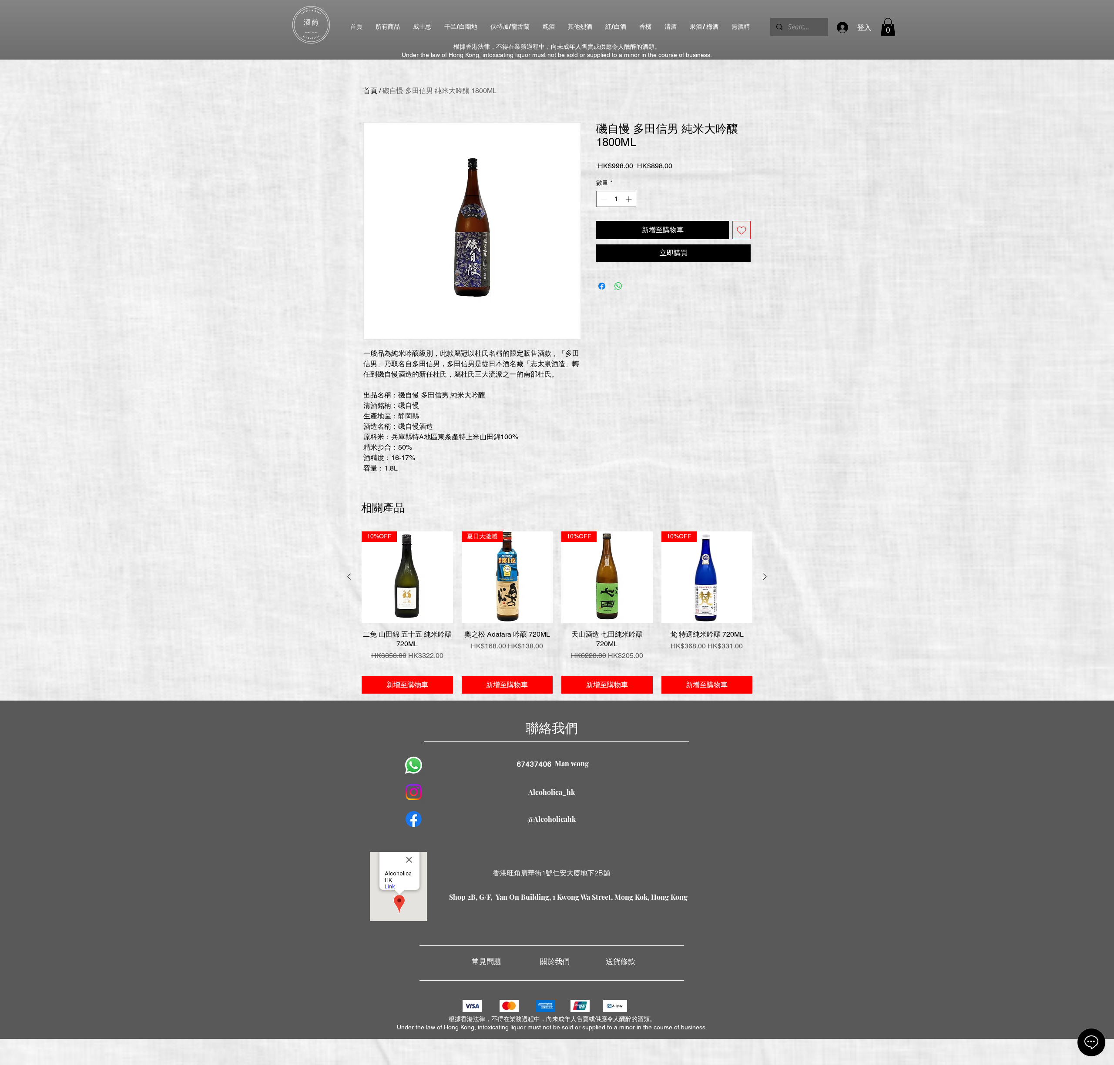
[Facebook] (413, 819)
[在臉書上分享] (602, 286)
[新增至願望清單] (741, 230)
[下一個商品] (765, 576)
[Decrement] (602, 199)
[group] (557, 612)
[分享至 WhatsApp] (618, 286)
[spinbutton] (616, 199)
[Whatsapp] (413, 765)
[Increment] (629, 199)
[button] (888, 27)
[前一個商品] (349, 576)
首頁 (370, 91)
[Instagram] (413, 792)
